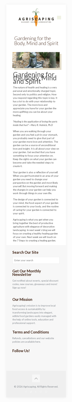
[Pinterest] (41, 391)
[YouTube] (36, 391)
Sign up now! (19, 287)
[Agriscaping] (36, 17)
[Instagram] (46, 391)
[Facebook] (26, 391)
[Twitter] (31, 391)
